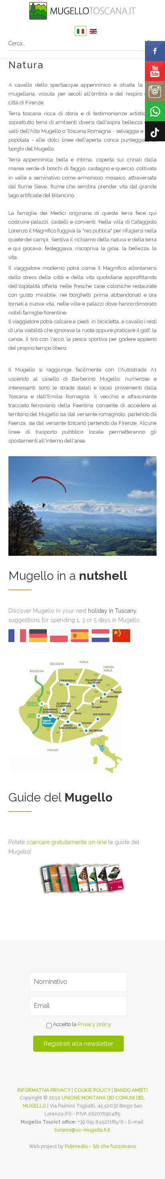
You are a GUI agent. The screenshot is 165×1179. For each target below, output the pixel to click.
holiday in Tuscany (112, 611)
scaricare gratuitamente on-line (66, 842)
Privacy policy (94, 1024)
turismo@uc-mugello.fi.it (82, 1130)
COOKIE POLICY (92, 1090)
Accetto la (81, 1024)
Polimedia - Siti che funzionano (100, 1146)
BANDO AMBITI (131, 1090)
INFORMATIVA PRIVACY (43, 1090)
